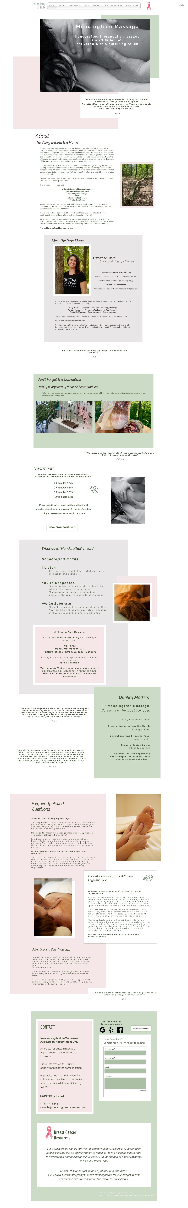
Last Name (109, 1058)
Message (108, 1076)
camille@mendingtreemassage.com (62, 1107)
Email (106, 1067)
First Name (109, 1049)
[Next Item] (147, 422)
